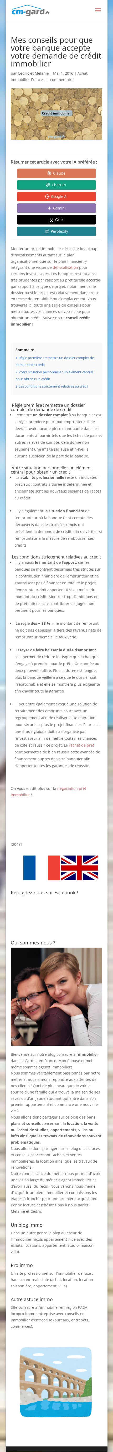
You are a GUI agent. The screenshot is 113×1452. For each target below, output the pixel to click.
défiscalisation (66, 267)
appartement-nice (60, 1239)
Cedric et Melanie (33, 73)
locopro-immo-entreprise (33, 1313)
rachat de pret (81, 745)
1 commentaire (60, 79)
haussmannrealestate (30, 1279)
